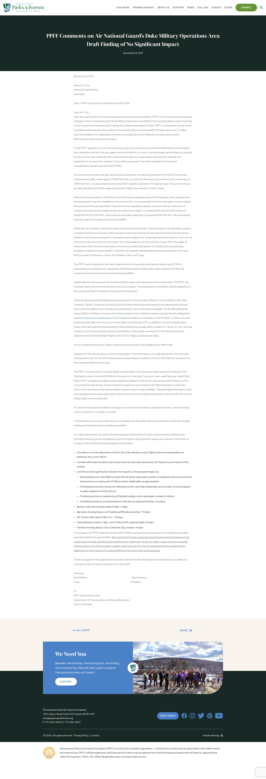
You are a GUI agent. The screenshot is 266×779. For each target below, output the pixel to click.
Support (178, 7)
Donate (246, 7)
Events (216, 7)
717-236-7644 (53, 722)
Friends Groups (143, 7)
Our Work (123, 7)
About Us (163, 7)
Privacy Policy (82, 735)
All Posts (83, 630)
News (190, 7)
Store (228, 7)
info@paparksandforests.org (58, 718)
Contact (95, 735)
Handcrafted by (211, 735)
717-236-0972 (72, 722)
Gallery (203, 7)
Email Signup (168, 716)
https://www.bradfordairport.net (100, 318)
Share (184, 630)
